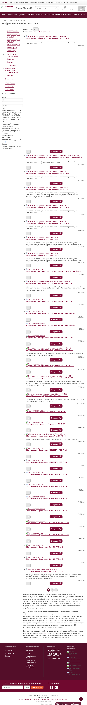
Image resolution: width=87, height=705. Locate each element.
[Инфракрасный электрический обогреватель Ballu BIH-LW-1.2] (48, 348)
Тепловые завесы (11, 30)
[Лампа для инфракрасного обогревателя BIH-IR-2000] (35, 410)
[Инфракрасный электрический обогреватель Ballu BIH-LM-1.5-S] (35, 324)
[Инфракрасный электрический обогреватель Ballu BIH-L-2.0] (48, 281)
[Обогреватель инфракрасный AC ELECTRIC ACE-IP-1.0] (35, 472)
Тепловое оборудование (17, 20)
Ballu (5, 146)
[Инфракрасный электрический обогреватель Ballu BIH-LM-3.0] (35, 336)
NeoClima (12, 146)
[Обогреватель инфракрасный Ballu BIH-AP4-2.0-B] (35, 557)
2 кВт (12, 115)
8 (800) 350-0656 (54, 650)
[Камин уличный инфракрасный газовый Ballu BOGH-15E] (46, 394)
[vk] (56, 688)
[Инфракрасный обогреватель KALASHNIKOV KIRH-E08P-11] (47, 36)
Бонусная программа (30, 666)
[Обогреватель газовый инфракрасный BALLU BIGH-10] (45, 434)
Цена (35, 32)
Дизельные (11, 65)
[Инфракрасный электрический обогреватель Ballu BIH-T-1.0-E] (48, 376)
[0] (63, 9)
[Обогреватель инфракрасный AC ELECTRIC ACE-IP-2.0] (35, 484)
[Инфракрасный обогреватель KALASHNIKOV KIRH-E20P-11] (47, 205)
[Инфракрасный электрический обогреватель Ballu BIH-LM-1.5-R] (35, 311)
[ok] (51, 688)
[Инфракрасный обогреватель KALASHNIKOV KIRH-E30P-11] (47, 221)
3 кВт (18, 115)
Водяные (10, 59)
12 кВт (6, 119)
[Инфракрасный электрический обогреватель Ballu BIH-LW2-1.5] (35, 364)
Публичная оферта (64, 699)
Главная (4, 20)
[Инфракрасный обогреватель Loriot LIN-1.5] (42, 253)
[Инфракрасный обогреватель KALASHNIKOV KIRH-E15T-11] (47, 187)
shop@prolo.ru (55, 658)
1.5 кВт (6, 115)
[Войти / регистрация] (71, 9)
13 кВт (12, 119)
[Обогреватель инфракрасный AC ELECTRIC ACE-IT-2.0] (35, 509)
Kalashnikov (8, 148)
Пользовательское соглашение (27, 699)
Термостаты (9, 90)
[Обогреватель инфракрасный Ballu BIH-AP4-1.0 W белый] (35, 533)
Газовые (10, 62)
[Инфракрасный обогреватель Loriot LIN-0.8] (42, 237)
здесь (44, 633)
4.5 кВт (12, 117)
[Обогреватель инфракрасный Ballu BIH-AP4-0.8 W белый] (35, 521)
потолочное (8, 126)
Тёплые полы (9, 87)
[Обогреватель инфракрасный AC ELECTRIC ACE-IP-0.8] (35, 460)
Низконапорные (13, 32)
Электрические (12, 56)
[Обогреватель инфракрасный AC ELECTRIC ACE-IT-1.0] (35, 497)
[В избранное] (28, 152)
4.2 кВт (6, 117)
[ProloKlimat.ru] (7, 7)
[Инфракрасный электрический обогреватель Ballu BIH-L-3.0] (35, 299)
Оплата (28, 653)
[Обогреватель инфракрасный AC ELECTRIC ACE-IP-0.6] (35, 448)
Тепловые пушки (11, 54)
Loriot (19, 146)
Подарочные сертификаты (31, 661)
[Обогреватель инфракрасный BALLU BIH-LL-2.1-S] (44, 569)
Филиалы (8, 650)
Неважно (9, 142)
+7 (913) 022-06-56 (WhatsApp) (54, 654)
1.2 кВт (18, 113)
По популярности (45, 32)
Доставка (29, 650)
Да (15, 140)
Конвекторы (9, 79)
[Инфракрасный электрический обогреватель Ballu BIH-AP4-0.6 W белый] (35, 269)
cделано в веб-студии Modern (43, 701)
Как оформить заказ (31, 657)
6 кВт (19, 117)
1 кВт (12, 113)
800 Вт (6, 113)
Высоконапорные (13, 45)
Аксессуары (11, 51)
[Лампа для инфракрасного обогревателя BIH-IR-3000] (35, 422)
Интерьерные (12, 48)
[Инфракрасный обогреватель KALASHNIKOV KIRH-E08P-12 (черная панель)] (53, 155)
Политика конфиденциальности (48, 699)
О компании (9, 653)
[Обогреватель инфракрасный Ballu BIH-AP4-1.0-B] (35, 545)
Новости (8, 656)
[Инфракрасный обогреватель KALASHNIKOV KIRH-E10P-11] (47, 171)
